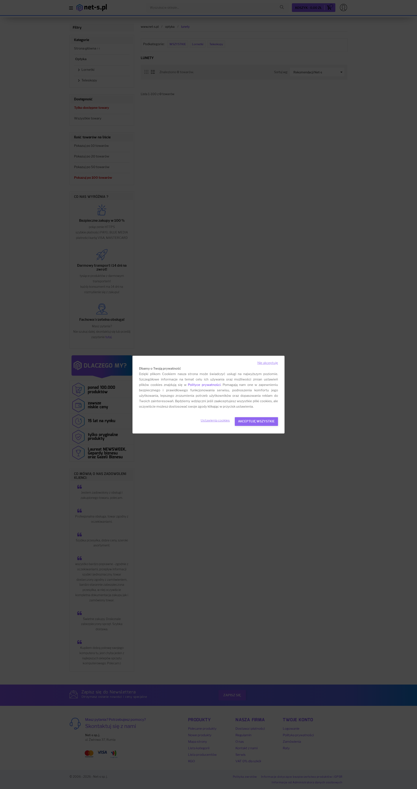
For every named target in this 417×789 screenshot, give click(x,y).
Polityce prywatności (204, 385)
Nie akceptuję (267, 363)
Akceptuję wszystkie (256, 421)
